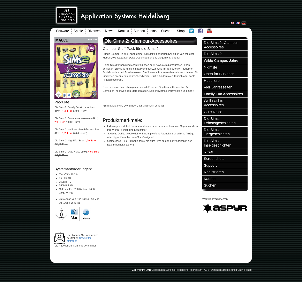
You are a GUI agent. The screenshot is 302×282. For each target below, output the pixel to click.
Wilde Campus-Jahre (221, 60)
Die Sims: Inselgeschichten (217, 143)
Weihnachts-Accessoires (214, 103)
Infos (153, 31)
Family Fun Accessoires (223, 94)
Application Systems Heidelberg (170, 269)
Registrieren (214, 172)
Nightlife (210, 67)
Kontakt (123, 31)
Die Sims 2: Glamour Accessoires (221, 45)
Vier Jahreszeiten (218, 87)
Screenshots (214, 159)
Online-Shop (244, 269)
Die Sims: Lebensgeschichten (220, 121)
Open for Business (219, 74)
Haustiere (212, 81)
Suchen (166, 31)
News (109, 31)
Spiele (78, 31)
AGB (206, 269)
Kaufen (210, 179)
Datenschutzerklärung (223, 269)
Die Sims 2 (213, 54)
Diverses (94, 31)
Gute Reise (213, 112)
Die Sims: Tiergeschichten (217, 132)
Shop (181, 31)
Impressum (196, 269)
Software (62, 31)
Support (139, 31)
